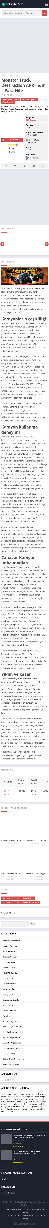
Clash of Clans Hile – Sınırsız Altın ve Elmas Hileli (25, 1215)
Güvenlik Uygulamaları (12, 1043)
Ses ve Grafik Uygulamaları (14, 1059)
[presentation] (2, 244)
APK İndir (14, 140)
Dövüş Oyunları (9, 962)
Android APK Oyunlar (16, 75)
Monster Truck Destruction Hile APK (18, 898)
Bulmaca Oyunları (10, 957)
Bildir (12, 152)
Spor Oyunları (8, 1005)
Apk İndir (24, 1205)
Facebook (6, 165)
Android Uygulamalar (11, 1021)
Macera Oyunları (9, 983)
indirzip (25, 1218)
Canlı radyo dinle (8, 1193)
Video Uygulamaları (11, 1064)
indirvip (25, 1212)
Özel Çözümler (9, 1053)
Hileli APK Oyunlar (29, 99)
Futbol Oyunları (9, 967)
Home (3, 75)
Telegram (33, 165)
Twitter (15, 165)
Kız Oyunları (8, 978)
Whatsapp (43, 165)
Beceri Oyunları (9, 951)
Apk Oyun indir (7, 1080)
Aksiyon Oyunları (10, 946)
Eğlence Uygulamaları (11, 1037)
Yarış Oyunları (8, 102)
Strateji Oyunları (9, 1010)
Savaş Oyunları (9, 994)
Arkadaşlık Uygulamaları (13, 1032)
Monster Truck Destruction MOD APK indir (21, 902)
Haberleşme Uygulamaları (13, 1048)
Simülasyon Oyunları (11, 1000)
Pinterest (24, 165)
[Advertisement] (24, 45)
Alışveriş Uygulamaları (12, 1026)
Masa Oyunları (9, 989)
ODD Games (31, 120)
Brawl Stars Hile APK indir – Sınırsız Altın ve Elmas (24, 1209)
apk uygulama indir (16, 1096)
